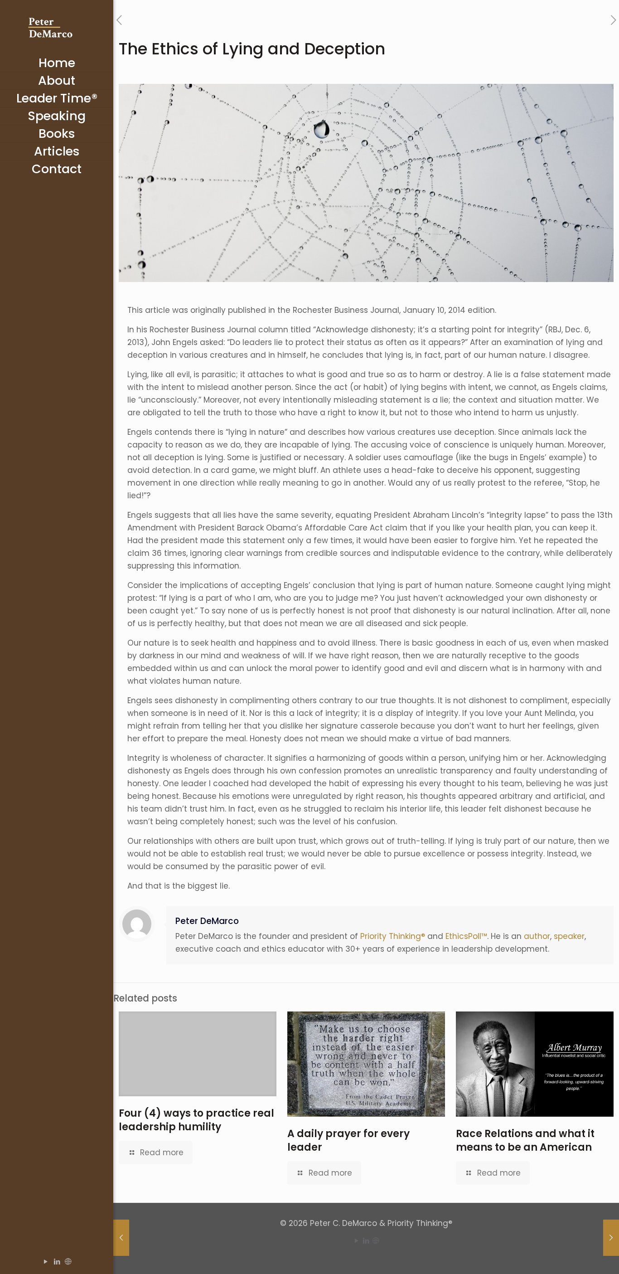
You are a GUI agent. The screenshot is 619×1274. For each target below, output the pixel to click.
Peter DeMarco (207, 921)
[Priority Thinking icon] (68, 1261)
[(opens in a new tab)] (197, 1053)
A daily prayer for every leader (348, 1140)
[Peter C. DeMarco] (56, 27)
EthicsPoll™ (466, 936)
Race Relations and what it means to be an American (525, 1140)
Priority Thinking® (392, 936)
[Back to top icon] (575, 1255)
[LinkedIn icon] (56, 1261)
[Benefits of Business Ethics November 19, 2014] (121, 1238)
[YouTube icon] (45, 1261)
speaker (569, 936)
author (537, 936)
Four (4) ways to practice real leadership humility (196, 1120)
